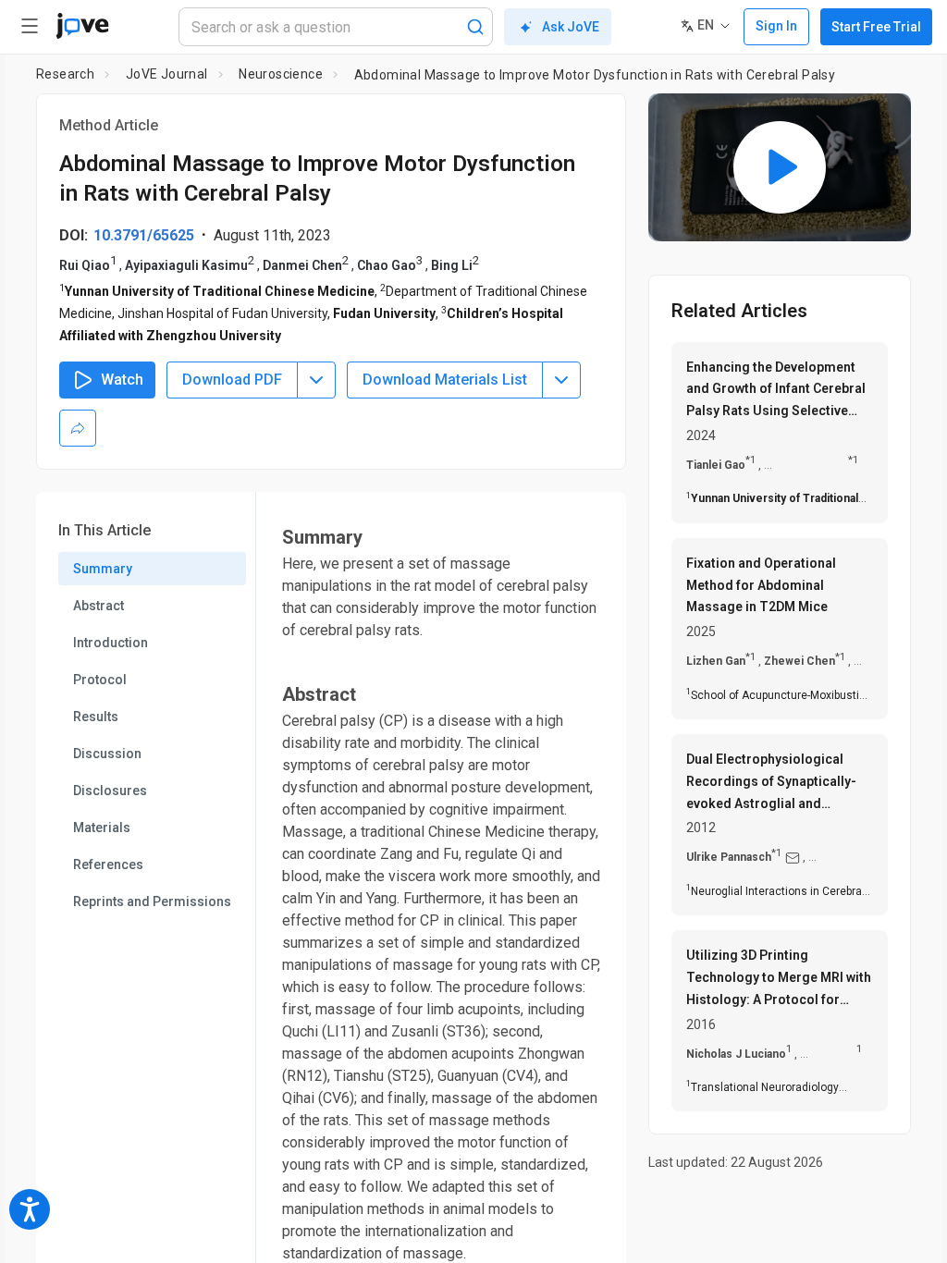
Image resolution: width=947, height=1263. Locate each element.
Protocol (100, 679)
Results (95, 716)
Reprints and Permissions (152, 901)
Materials (101, 827)
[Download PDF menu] (316, 380)
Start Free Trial (876, 26)
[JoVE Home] (82, 26)
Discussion (107, 753)
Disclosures (110, 790)
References (108, 864)
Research (65, 74)
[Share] (77, 428)
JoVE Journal (167, 74)
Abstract (98, 605)
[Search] (475, 27)
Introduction (110, 642)
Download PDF (232, 379)
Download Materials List (445, 379)
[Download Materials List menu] (561, 380)
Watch (122, 379)
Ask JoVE (570, 26)
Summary (102, 568)
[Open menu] (29, 26)
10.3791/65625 (143, 235)
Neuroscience (281, 74)
